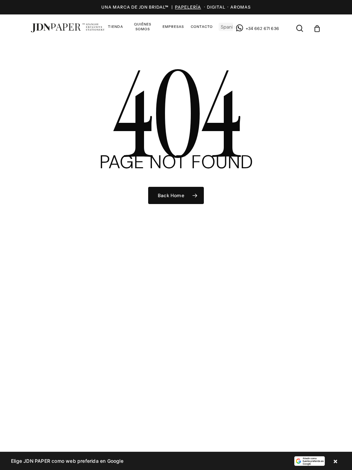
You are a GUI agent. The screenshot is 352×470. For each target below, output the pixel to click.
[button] (176, 461)
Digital (216, 7)
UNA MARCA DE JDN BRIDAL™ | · (154, 7)
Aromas (240, 7)
